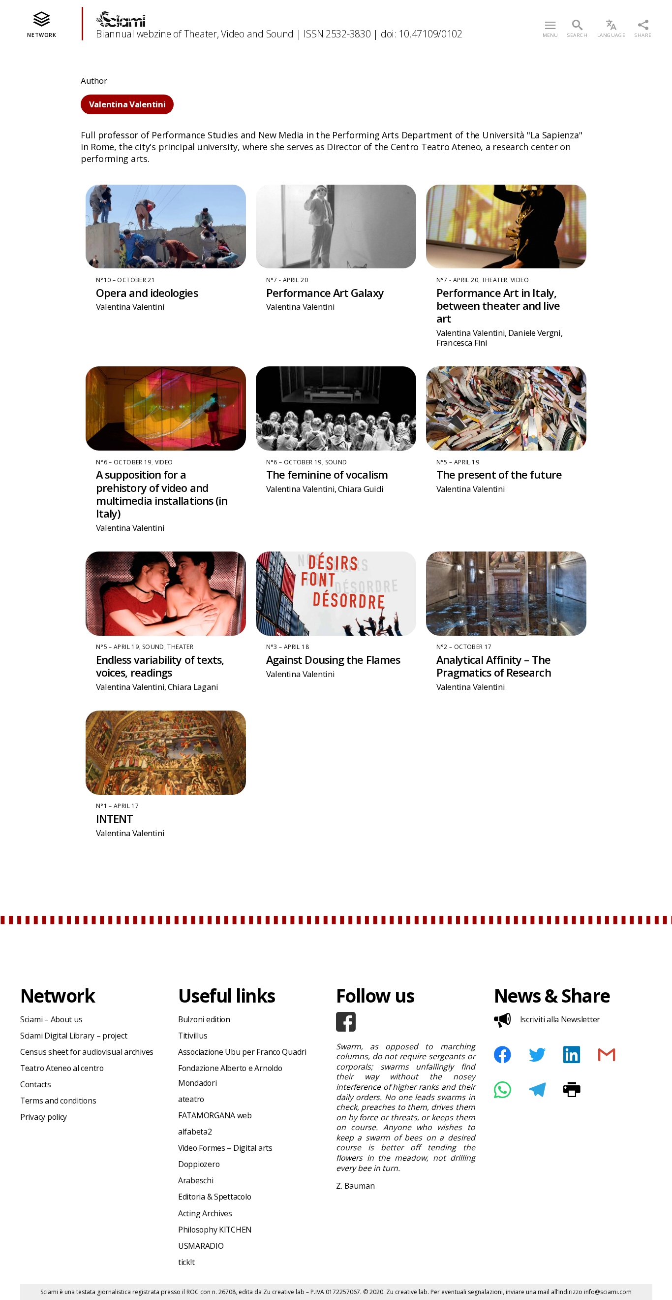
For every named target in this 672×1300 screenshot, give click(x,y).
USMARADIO (201, 1245)
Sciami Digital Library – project (73, 1035)
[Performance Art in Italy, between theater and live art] (506, 227)
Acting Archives (205, 1213)
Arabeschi (196, 1180)
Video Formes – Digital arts (225, 1147)
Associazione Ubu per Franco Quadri (242, 1051)
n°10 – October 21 (125, 280)
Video (520, 280)
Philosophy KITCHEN (215, 1229)
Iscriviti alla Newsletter (560, 1019)
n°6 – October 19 (124, 462)
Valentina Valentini (130, 306)
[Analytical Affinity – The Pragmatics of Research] (506, 594)
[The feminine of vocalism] (336, 408)
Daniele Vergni (534, 332)
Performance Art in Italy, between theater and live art (498, 305)
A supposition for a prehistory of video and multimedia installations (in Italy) (162, 493)
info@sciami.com (608, 1292)
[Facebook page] (405, 1022)
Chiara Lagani (193, 686)
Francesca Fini (462, 342)
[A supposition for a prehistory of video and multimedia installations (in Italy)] (166, 408)
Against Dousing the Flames (333, 659)
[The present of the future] (506, 408)
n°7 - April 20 (287, 280)
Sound (336, 462)
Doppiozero (198, 1164)
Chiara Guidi (360, 488)
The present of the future (499, 474)
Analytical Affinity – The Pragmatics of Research (493, 666)
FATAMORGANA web (215, 1115)
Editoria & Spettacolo (214, 1196)
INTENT (114, 819)
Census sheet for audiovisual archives (86, 1051)
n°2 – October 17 (464, 647)
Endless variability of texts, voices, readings (160, 666)
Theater (495, 280)
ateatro (191, 1099)
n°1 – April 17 (117, 806)
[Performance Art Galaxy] (336, 227)
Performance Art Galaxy (325, 293)
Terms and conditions (58, 1100)
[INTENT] (166, 753)
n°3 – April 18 (287, 647)
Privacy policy (43, 1116)
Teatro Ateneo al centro (62, 1068)
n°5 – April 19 (457, 462)
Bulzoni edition (204, 1019)
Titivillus (192, 1035)
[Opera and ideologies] (166, 227)
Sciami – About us (51, 1019)
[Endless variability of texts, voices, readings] (166, 594)
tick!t (186, 1262)
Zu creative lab (284, 1292)
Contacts (35, 1084)
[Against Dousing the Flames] (336, 594)
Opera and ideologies (147, 293)
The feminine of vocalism (327, 474)
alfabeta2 (195, 1131)
